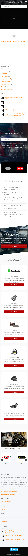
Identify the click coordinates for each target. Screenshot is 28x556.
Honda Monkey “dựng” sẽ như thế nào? (14, 106)
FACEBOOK (11, 552)
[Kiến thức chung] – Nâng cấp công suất (15, 110)
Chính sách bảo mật (6, 501)
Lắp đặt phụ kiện (5, 81)
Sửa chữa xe (4, 73)
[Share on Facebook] (12, 36)
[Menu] (2, 2)
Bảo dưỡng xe (4, 76)
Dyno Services (4, 71)
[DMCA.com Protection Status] (14, 549)
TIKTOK (16, 552)
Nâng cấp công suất (6, 79)
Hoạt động (4, 521)
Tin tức (3, 87)
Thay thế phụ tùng (5, 84)
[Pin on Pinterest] (15, 36)
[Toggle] (2, 187)
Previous (1, 441)
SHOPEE (6, 552)
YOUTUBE (21, 552)
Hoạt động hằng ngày (6, 89)
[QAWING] (14, 2)
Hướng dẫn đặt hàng (7, 504)
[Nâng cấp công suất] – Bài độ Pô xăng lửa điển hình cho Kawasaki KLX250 (15, 114)
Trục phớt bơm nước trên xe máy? (13, 102)
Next (26, 441)
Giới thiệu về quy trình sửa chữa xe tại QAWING (14, 98)
